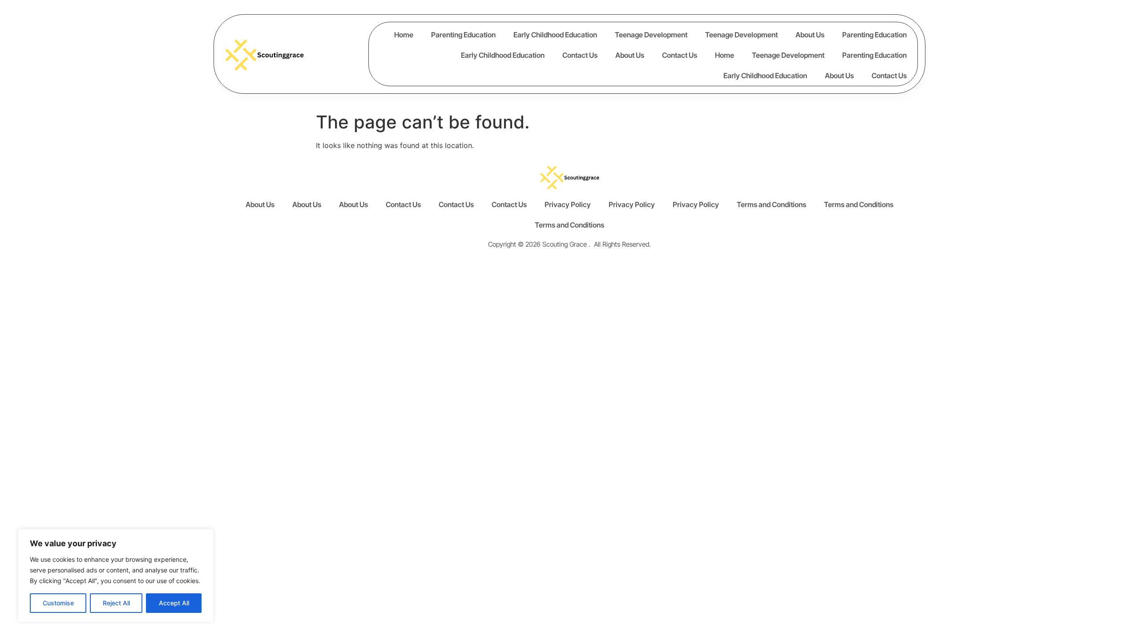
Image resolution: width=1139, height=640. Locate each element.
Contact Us (580, 55)
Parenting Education (463, 34)
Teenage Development (651, 34)
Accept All (174, 603)
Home (403, 34)
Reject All (116, 603)
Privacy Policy (568, 204)
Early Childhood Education (555, 34)
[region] (116, 575)
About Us (810, 34)
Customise (58, 603)
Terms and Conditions (771, 204)
